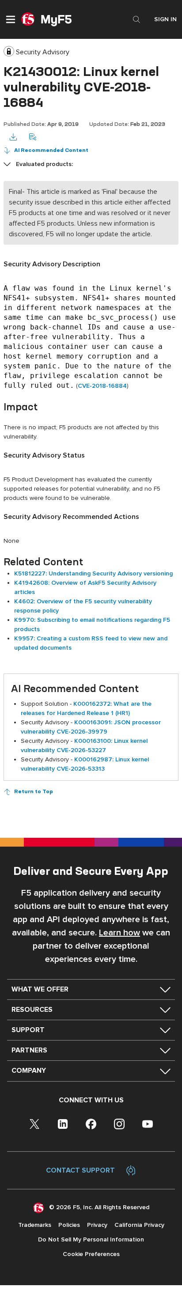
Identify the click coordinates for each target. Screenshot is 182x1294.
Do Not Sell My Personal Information (91, 1239)
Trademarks (34, 1225)
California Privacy (139, 1225)
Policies (69, 1225)
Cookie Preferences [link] (91, 1254)
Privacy (97, 1225)
